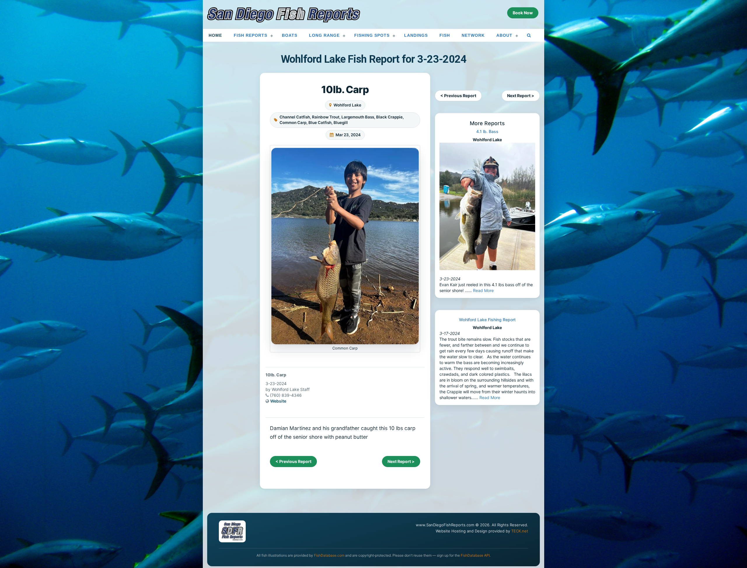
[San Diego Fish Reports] (283, 14)
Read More (483, 290)
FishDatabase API (475, 555)
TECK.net (519, 531)
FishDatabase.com (329, 555)
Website (278, 401)
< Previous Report (293, 461)
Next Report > (401, 461)
